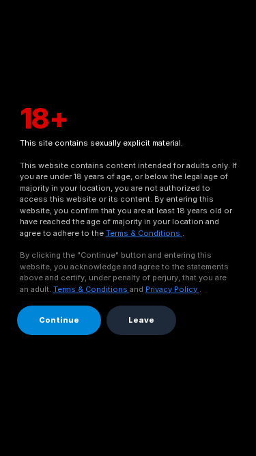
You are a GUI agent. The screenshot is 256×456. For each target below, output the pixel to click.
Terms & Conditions (144, 233)
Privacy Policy (172, 289)
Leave (141, 320)
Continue (59, 320)
